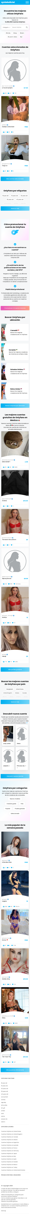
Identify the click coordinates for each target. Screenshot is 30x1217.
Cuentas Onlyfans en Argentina (10, 1142)
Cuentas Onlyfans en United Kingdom (11, 1134)
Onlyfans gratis (11, 804)
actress (16, 203)
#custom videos (12, 37)
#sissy (15, 33)
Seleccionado (15, 813)
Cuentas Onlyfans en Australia (9, 1145)
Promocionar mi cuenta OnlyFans (15, 308)
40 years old (19, 199)
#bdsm (22, 33)
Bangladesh (10, 689)
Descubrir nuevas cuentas (15, 776)
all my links (4, 1105)
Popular (7, 809)
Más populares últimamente (15, 1070)
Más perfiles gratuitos (15, 669)
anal (2, 1113)
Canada (24, 693)
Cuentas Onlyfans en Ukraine (9, 1139)
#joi (21, 37)
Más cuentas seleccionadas (15, 179)
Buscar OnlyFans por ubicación (15, 406)
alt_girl (3, 1108)
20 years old (24, 196)
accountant (7, 203)
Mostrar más (15, 208)
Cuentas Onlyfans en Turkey (9, 1167)
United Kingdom (7, 693)
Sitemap (3, 1211)
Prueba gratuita (20, 809)
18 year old (5, 196)
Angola (26, 697)
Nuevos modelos (15, 799)
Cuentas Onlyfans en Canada (9, 1137)
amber (3, 1111)
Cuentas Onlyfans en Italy (8, 1156)
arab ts (3, 1122)
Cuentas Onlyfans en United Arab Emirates (13, 1170)
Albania (5, 697)
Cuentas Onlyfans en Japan (9, 1153)
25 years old (10, 199)
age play (23, 203)
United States (20, 689)
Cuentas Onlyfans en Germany (10, 1151)
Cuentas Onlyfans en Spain (8, 1159)
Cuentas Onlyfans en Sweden (9, 1162)
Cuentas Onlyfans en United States (11, 1131)
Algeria (11, 697)
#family (8, 33)
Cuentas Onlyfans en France (9, 1148)
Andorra (18, 697)
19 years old (14, 196)
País (22, 804)
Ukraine (17, 693)
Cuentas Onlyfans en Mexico (9, 1164)
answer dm (4, 1119)
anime (3, 1116)
